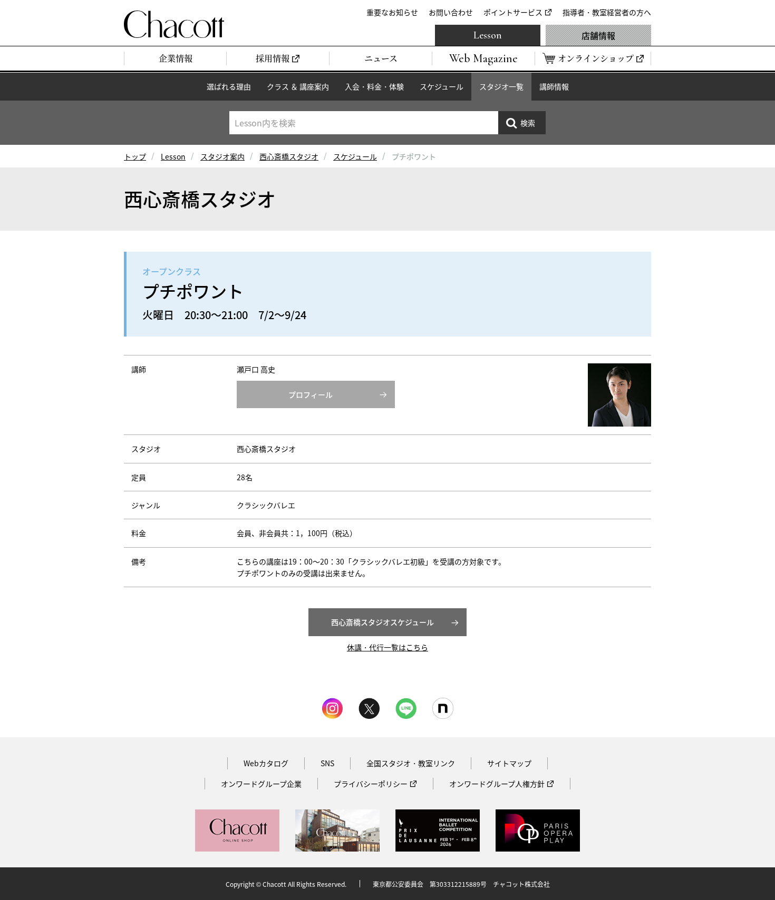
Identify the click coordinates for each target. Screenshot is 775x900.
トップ (135, 156)
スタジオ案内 (222, 156)
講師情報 (554, 86)
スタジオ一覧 (501, 86)
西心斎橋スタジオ (288, 156)
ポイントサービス (512, 12)
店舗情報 (598, 35)
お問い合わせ (451, 12)
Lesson (487, 35)
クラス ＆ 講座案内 (298, 86)
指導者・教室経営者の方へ (607, 12)
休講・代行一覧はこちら (387, 647)
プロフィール (310, 394)
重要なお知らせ (392, 12)
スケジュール (441, 86)
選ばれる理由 (229, 86)
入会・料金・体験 (374, 86)
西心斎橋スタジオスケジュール (382, 622)
